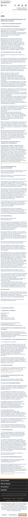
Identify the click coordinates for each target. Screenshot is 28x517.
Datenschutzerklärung (22, 9)
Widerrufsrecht (20, 498)
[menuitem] (4, 5)
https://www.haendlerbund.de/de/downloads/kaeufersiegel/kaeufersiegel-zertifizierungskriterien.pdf (12, 371)
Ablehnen (4, 514)
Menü (5, 5)
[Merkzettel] (18, 5)
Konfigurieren (22, 514)
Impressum (19, 500)
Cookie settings (6, 498)
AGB (14, 500)
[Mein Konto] (22, 5)
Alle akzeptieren (13, 514)
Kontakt (13, 498)
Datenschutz (9, 500)
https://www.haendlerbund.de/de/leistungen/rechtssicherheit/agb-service (13, 473)
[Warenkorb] (25, 5)
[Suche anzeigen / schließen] (15, 5)
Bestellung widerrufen (22, 8)
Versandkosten (24, 493)
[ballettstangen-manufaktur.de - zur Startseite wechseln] (6, 2)
